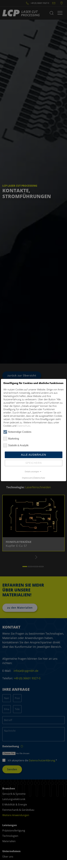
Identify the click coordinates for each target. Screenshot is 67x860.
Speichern (33, 462)
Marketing (13, 438)
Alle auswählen (33, 454)
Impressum (27, 478)
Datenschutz (23, 425)
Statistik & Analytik (18, 445)
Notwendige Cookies (19, 431)
